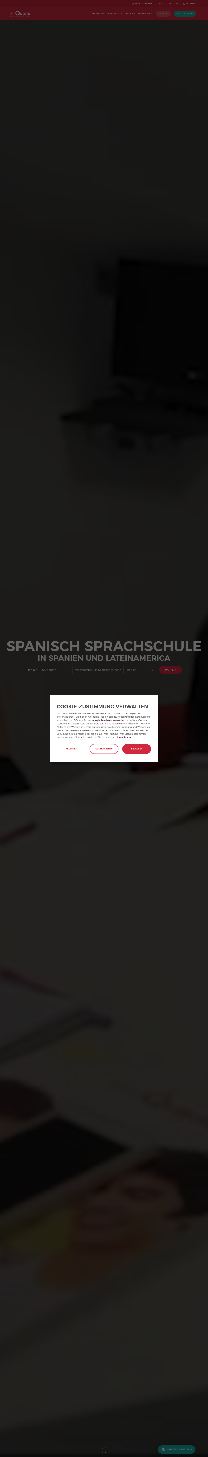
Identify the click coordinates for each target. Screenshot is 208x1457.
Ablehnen (71, 749)
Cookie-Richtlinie (122, 737)
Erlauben (136, 749)
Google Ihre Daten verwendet (108, 720)
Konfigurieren (104, 749)
